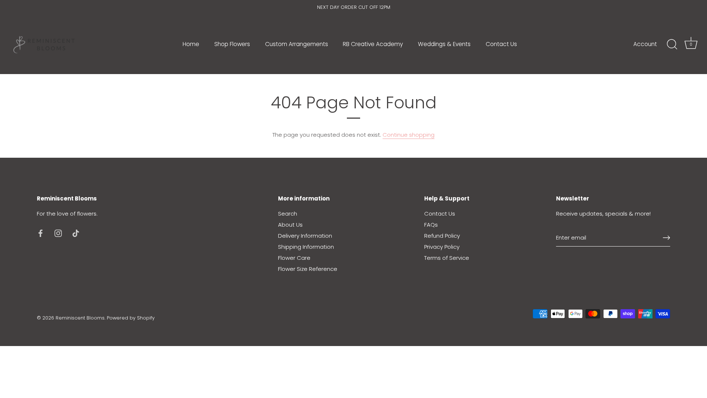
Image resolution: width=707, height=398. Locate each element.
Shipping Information (306, 247)
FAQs (431, 224)
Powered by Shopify (131, 318)
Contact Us (501, 44)
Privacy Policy (442, 247)
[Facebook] (40, 233)
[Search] (672, 44)
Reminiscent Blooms (80, 318)
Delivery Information (305, 236)
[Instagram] (58, 233)
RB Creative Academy (373, 44)
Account (645, 44)
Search (287, 213)
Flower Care (294, 258)
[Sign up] (666, 237)
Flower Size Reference (307, 269)
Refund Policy (442, 236)
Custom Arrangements (296, 44)
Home (191, 44)
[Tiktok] (76, 233)
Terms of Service (446, 258)
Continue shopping (409, 135)
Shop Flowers (232, 44)
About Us (290, 224)
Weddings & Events (444, 44)
